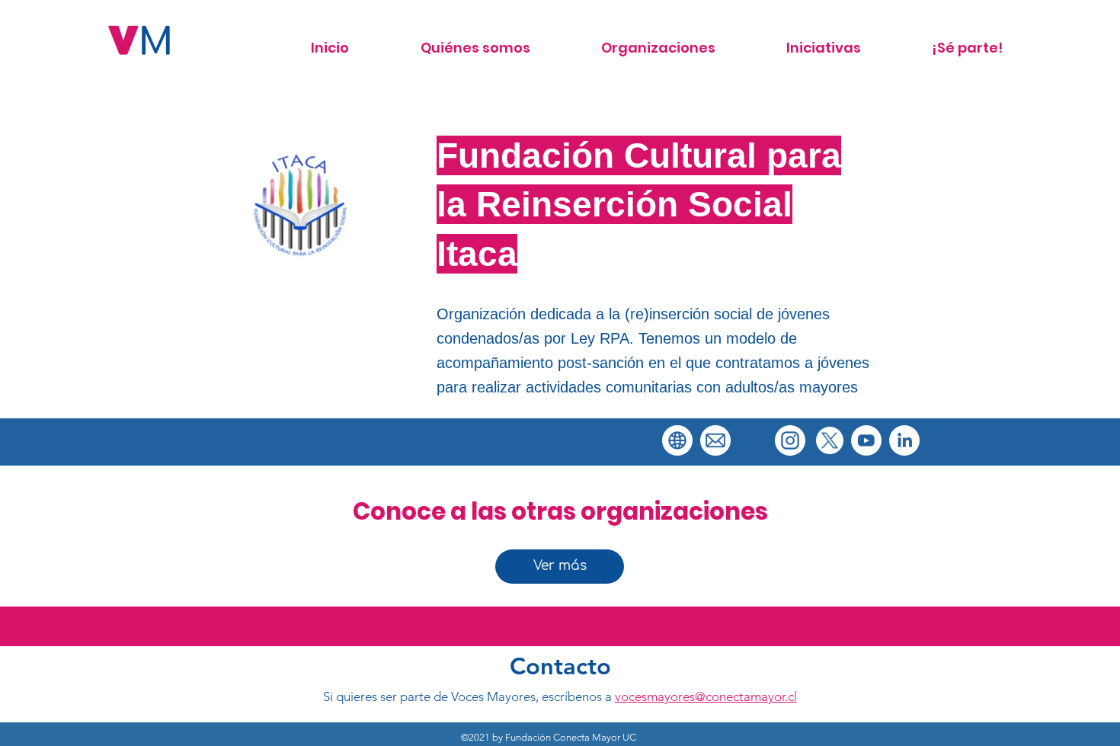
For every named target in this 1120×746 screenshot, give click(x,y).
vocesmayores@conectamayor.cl (706, 696)
